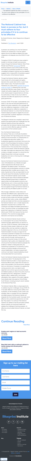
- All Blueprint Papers (21, 429)
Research (19, 427)
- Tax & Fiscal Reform (21, 435)
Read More (27, 324)
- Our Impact (4, 432)
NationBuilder (19, 456)
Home (2, 8)
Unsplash (18, 453)
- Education (19, 432)
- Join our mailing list (21, 440)
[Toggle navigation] (27, 2)
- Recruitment (20, 445)
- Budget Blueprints (21, 433)
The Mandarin (12, 43)
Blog (2, 438)
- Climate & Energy (21, 431)
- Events (18, 443)
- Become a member (21, 444)
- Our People (4, 431)
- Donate (19, 441)
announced (17, 65)
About (2, 427)
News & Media (16, 8)
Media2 (8, 8)
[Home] (7, 2)
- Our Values (4, 429)
